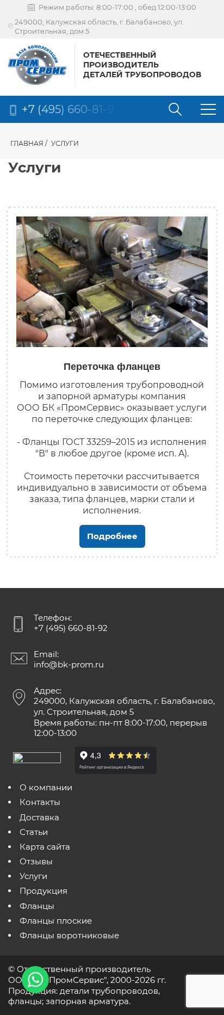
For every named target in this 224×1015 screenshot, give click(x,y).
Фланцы (37, 906)
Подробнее (112, 536)
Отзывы (36, 861)
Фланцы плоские (56, 920)
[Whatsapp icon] (35, 979)
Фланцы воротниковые (69, 935)
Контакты (40, 802)
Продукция (43, 891)
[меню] (208, 110)
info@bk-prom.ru (69, 664)
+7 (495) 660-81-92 (71, 628)
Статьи (34, 832)
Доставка (39, 817)
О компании (46, 787)
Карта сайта (45, 846)
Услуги (33, 876)
